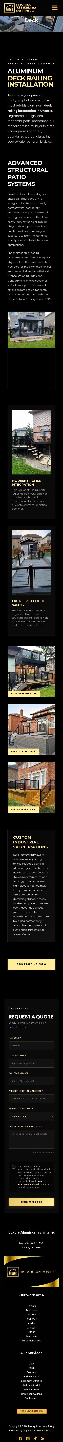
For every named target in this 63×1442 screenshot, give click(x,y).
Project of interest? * (22, 1108)
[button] (32, 1411)
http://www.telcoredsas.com (38, 1430)
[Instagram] (28, 1438)
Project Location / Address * (26, 1091)
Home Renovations (31, 1393)
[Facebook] (21, 1438)
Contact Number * (19, 1073)
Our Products (31, 1398)
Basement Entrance (31, 1380)
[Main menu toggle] (55, 8)
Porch (32, 1367)
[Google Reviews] (42, 1438)
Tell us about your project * (25, 1126)
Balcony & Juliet (31, 1385)
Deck (31, 1363)
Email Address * (17, 1055)
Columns (31, 1372)
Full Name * (15, 1038)
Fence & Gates (31, 1389)
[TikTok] (35, 1438)
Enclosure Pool (31, 1376)
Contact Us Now (31, 964)
